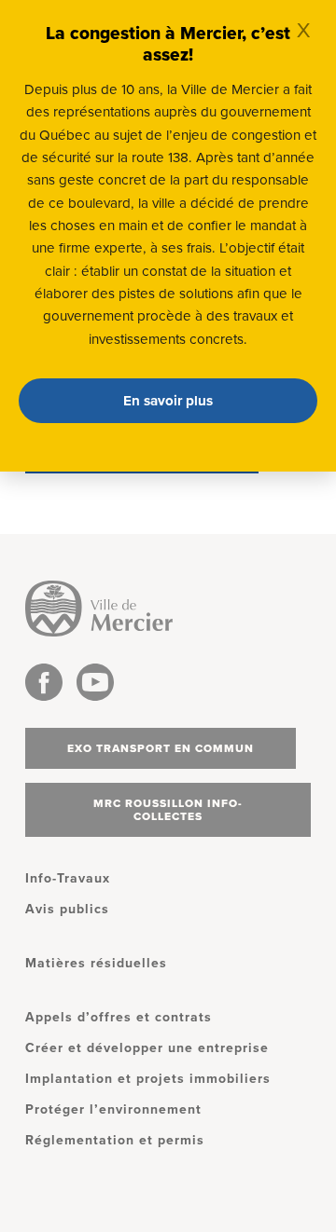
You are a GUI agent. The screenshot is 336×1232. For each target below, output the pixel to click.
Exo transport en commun (160, 748)
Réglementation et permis (114, 1140)
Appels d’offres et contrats (118, 1017)
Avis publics (67, 909)
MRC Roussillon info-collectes (168, 810)
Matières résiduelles (96, 963)
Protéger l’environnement (113, 1109)
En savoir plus (168, 400)
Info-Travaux (67, 878)
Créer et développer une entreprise (147, 1048)
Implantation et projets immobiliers (148, 1079)
